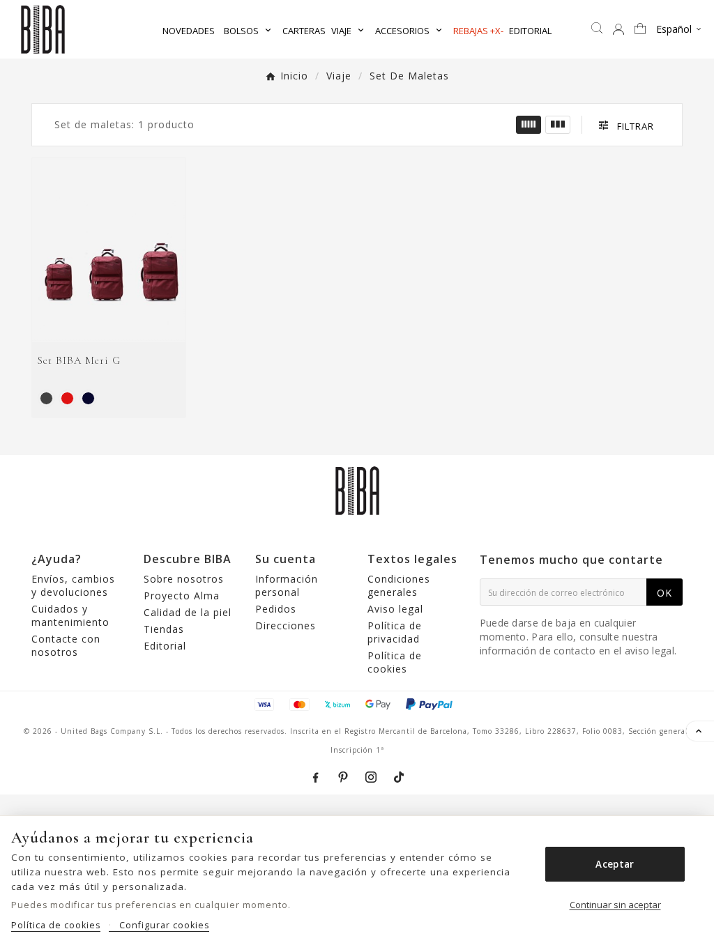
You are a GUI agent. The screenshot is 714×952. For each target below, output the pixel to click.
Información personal (286, 585)
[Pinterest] (343, 777)
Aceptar (614, 864)
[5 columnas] (528, 125)
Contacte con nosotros (65, 645)
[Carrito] (642, 29)
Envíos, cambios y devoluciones (73, 585)
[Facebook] (315, 777)
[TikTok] (398, 777)
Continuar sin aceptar (615, 904)
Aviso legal (395, 608)
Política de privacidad (394, 632)
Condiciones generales (398, 585)
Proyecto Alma (182, 595)
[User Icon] (618, 29)
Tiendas (164, 629)
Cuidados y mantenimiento (70, 615)
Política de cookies (394, 662)
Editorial (165, 645)
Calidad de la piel (187, 612)
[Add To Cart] (126, 326)
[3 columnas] (557, 125)
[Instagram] (370, 777)
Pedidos (275, 608)
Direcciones (285, 625)
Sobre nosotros (184, 578)
